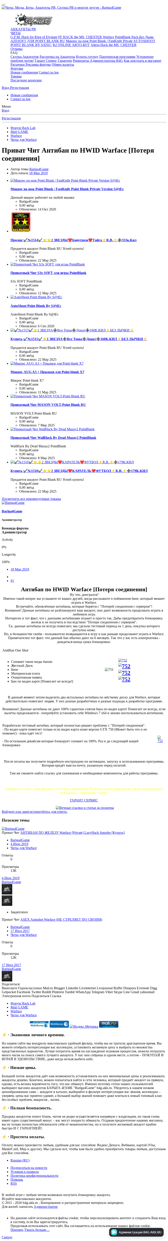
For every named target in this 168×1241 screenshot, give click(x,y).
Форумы (16, 68)
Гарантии (65, 60)
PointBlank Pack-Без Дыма (134, 37)
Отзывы (16, 49)
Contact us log (49, 72)
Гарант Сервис (46, 60)
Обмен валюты (63, 64)
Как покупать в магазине (142, 60)
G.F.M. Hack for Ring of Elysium (33, 37)
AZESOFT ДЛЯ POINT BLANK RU (37, 41)
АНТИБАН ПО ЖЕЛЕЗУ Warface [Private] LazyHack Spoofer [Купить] (72, 832)
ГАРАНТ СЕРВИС (84, 800)
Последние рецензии (26, 80)
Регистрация (11, 118)
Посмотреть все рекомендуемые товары (31, 499)
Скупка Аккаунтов (24, 57)
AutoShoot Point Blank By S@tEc (35, 306)
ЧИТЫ (15, 33)
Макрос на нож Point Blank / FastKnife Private (99, 41)
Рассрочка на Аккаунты (57, 57)
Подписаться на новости (28, 1168)
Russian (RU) (20, 1160)
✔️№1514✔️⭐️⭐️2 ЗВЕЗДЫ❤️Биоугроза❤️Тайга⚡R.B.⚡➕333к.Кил (73, 240)
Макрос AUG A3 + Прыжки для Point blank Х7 (47, 372)
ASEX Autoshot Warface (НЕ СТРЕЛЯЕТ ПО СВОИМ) (61, 919)
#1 (12, 581)
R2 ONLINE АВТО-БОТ (71, 45)
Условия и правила (24, 1172)
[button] (14, 53)
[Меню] (3, 4)
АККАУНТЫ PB (23, 29)
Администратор (46, 1206)
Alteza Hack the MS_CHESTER (113, 45)
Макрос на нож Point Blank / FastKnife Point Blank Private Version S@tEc (67, 189)
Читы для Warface (23, 848)
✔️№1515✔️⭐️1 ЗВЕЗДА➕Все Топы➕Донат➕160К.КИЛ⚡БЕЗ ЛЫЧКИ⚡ (78, 339)
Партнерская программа (117, 57)
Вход (5, 110)
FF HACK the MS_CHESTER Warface (86, 37)
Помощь (16, 1179)
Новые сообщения (24, 72)
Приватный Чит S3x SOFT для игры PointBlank (48, 273)
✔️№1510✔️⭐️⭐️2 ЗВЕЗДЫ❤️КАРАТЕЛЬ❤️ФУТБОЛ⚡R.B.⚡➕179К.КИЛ (79, 471)
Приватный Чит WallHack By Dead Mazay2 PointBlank (53, 438)
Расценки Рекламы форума (30, 64)
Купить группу (87, 57)
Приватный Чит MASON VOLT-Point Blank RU (48, 405)
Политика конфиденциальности (34, 1175)
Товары (16, 76)
